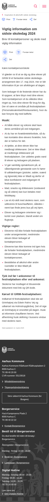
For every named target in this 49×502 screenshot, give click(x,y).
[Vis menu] (44, 6)
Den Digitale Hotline (14, 494)
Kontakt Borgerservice (15, 426)
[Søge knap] (35, 6)
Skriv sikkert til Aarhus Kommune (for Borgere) (25, 398)
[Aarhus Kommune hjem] (9, 6)
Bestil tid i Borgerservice (16, 457)
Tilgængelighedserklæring (17, 387)
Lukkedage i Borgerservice (17, 463)
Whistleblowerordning (15, 381)
